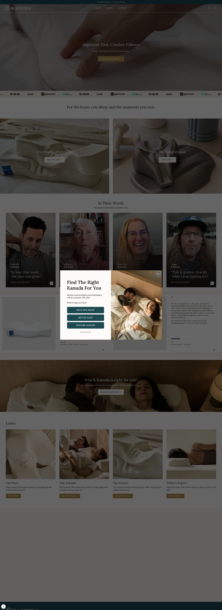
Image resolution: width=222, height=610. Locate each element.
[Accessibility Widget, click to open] (3, 606)
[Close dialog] (158, 273)
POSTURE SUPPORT (85, 325)
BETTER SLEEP (85, 317)
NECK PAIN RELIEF (85, 310)
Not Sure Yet (85, 332)
